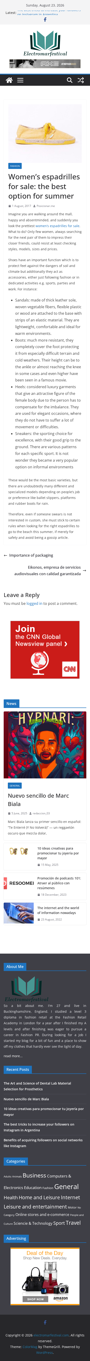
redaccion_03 (41, 813)
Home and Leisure (39, 1197)
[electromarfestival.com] (9, 80)
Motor (72, 1207)
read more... (13, 1056)
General (15, 785)
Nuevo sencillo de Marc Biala (38, 800)
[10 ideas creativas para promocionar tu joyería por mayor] (19, 856)
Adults (7, 1176)
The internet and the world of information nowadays (58, 910)
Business (34, 1175)
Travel (73, 1222)
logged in (34, 603)
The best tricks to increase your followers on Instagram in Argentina (49, 14)
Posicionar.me (46, 206)
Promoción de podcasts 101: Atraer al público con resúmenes (59, 883)
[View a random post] (80, 80)
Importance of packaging (31, 555)
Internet (70, 1197)
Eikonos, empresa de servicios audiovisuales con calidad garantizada (47, 571)
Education (33, 1187)
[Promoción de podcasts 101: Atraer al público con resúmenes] (19, 886)
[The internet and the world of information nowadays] (19, 914)
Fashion (15, 166)
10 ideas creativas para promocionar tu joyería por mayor (58, 853)
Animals (17, 1176)
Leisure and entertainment (35, 1206)
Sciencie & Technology (33, 1223)
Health (11, 1197)
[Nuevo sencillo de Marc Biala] (45, 744)
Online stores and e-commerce (42, 1214)
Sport (59, 1223)
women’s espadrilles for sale (57, 226)
